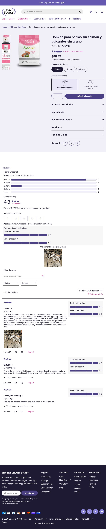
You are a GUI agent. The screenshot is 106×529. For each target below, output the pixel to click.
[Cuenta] (95, 11)
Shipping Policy (72, 519)
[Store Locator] (90, 11)
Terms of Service (56, 519)
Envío (53, 59)
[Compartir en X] (71, 143)
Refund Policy (87, 519)
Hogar (4, 27)
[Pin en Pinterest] (77, 143)
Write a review (77, 51)
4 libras (81, 69)
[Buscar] (80, 11)
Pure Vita (66, 46)
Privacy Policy (40, 519)
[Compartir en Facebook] (65, 143)
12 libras (69, 69)
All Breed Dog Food (18, 27)
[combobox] (52, 11)
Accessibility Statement (44, 523)
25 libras (57, 69)
